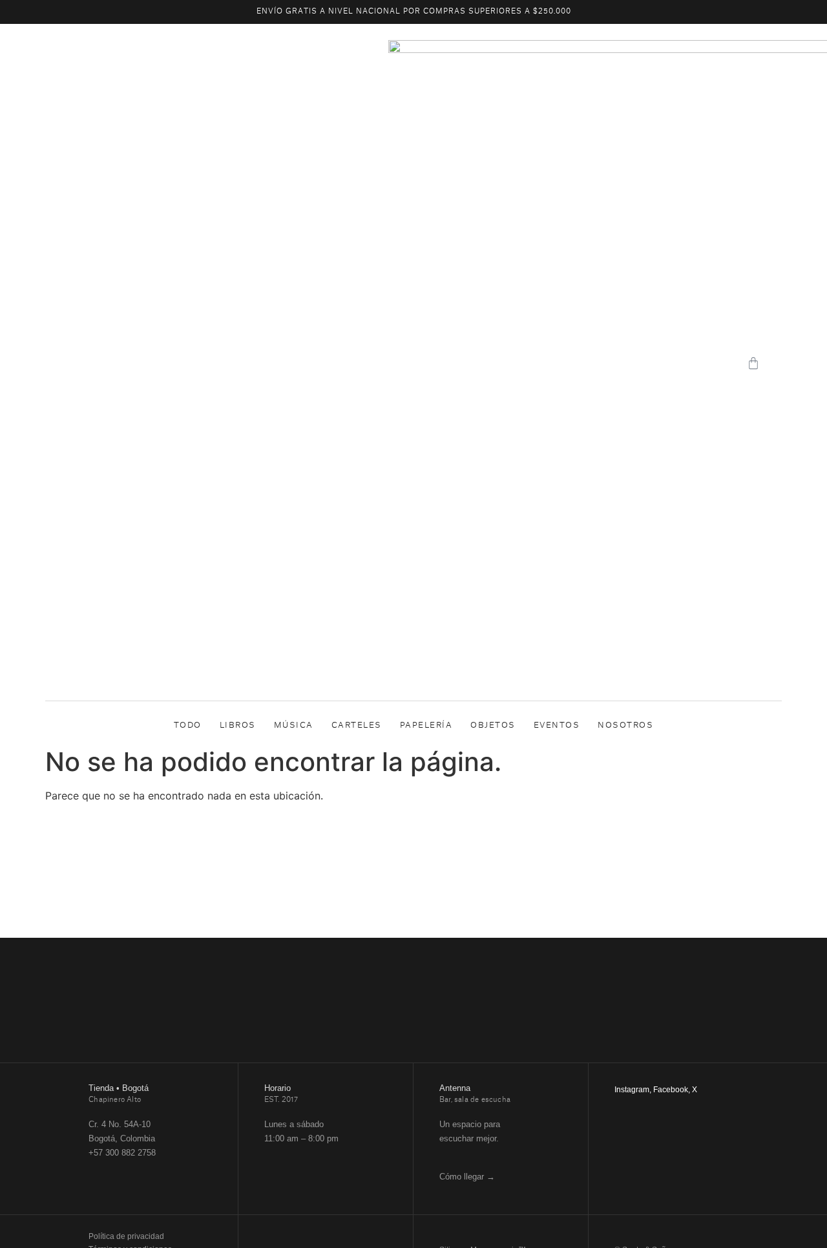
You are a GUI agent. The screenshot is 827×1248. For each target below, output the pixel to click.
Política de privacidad (126, 1236)
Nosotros (625, 725)
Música (293, 725)
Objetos (493, 725)
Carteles (356, 725)
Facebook (670, 1089)
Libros (238, 725)
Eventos (557, 725)
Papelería (426, 725)
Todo (188, 725)
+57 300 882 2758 (122, 1153)
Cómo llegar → (467, 1176)
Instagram (631, 1089)
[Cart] (753, 363)
